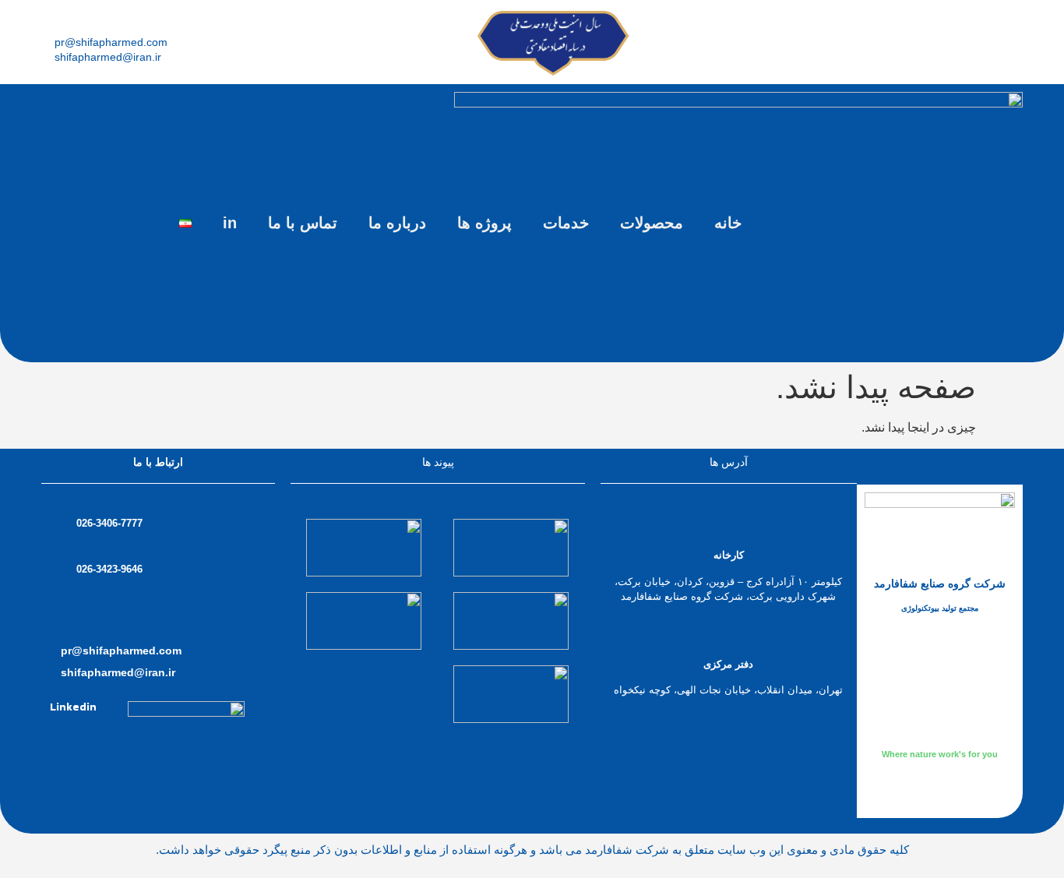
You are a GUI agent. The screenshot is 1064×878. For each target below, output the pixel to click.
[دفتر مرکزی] (729, 636)
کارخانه (728, 555)
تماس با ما (302, 223)
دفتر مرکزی (728, 664)
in (230, 223)
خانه (728, 223)
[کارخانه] (729, 527)
